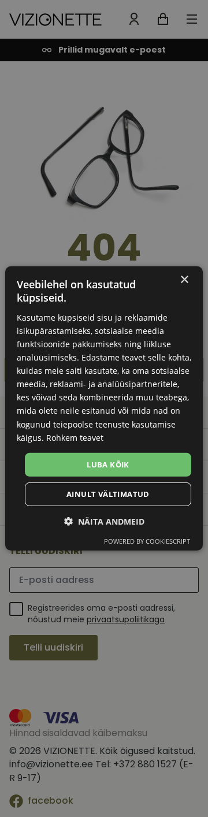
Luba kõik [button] (108, 464)
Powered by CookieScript (147, 541)
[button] (104, 521)
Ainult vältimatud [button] (108, 494)
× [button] (184, 280)
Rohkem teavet (74, 437)
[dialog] (104, 408)
